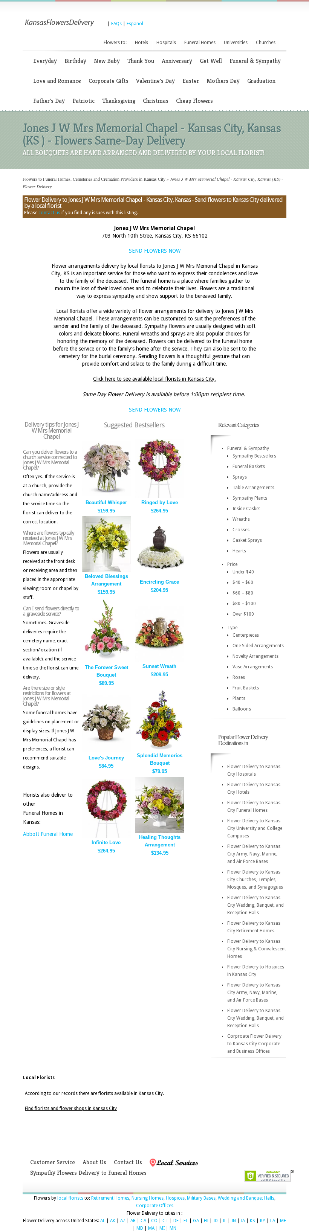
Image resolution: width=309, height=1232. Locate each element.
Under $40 (243, 572)
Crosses (241, 529)
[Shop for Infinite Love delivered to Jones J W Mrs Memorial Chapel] (106, 836)
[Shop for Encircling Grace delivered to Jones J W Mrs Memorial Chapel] (159, 576)
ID (215, 1220)
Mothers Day (223, 81)
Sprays (240, 477)
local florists (70, 1198)
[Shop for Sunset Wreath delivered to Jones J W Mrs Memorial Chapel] (159, 660)
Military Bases (201, 1198)
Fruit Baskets (246, 688)
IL (224, 1220)
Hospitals (166, 42)
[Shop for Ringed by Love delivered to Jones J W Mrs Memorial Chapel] (159, 496)
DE (176, 1220)
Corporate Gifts (108, 81)
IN (233, 1220)
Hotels (141, 42)
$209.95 (159, 674)
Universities (236, 42)
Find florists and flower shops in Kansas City (71, 1108)
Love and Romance (57, 81)
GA (196, 1220)
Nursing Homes (148, 1198)
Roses (239, 677)
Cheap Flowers (194, 101)
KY (262, 1220)
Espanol (135, 23)
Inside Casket (246, 508)
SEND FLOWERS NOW (155, 251)
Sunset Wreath (159, 666)
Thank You (140, 61)
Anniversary (177, 61)
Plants (239, 698)
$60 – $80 (243, 593)
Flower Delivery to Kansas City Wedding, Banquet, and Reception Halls (255, 905)
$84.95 (106, 766)
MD (139, 1228)
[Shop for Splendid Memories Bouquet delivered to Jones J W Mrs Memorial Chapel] (159, 749)
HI (206, 1220)
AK (112, 1220)
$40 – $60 (243, 582)
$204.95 (159, 590)
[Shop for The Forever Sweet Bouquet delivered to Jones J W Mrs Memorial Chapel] (106, 661)
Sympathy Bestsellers (254, 456)
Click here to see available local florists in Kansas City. (154, 379)
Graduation (261, 81)
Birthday (75, 61)
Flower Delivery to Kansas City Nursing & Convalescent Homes (256, 949)
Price (232, 564)
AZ (122, 1220)
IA (243, 1220)
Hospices (175, 1198)
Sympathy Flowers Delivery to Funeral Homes (88, 1173)
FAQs (116, 23)
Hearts (239, 550)
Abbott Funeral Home (48, 834)
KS (252, 1220)
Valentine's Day (155, 81)
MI (162, 1228)
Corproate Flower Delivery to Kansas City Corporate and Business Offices (254, 1044)
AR (133, 1220)
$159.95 (106, 511)
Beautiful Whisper (106, 502)
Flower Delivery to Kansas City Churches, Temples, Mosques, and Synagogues (255, 879)
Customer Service (52, 1162)
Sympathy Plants (250, 498)
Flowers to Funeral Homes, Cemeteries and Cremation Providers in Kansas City (94, 179)
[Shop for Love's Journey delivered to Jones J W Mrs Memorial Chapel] (106, 752)
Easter (190, 81)
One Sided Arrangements (258, 645)
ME (283, 1220)
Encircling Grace (159, 582)
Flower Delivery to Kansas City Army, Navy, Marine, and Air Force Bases (253, 854)
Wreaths (241, 519)
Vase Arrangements (253, 666)
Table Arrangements (253, 487)
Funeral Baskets (249, 466)
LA (272, 1220)
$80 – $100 (244, 603)
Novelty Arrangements (255, 656)
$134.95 (159, 853)
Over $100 (243, 614)
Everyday (45, 61)
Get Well (211, 61)
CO (154, 1220)
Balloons (242, 709)
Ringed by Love (159, 502)
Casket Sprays (247, 540)
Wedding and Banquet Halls (246, 1198)
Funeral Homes (200, 42)
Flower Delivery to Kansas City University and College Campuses (254, 828)
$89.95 (106, 683)
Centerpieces (246, 635)
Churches (265, 42)
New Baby (107, 61)
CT (165, 1220)
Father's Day (49, 101)
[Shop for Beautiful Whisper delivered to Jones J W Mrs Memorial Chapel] (106, 496)
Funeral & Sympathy (255, 61)
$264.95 (159, 511)
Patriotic (83, 101)
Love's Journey (106, 758)
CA (143, 1220)
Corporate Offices (154, 1205)
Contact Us (128, 1162)
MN (173, 1228)
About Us (94, 1162)
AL (102, 1220)
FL (186, 1220)
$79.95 (159, 771)
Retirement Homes (110, 1198)
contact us (49, 212)
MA (151, 1228)
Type (232, 627)
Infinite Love (106, 842)
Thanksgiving (118, 101)
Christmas (155, 101)
